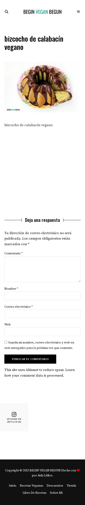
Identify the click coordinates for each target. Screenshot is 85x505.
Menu (78, 11)
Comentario (13, 253)
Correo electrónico (18, 307)
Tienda (71, 486)
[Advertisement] (42, 169)
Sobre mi (56, 493)
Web (7, 325)
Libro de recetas (34, 493)
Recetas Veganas (31, 486)
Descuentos (55, 486)
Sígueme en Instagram (14, 420)
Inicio (12, 486)
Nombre (11, 289)
